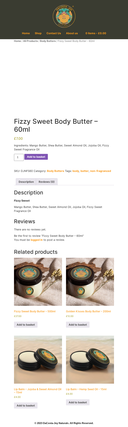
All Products (30, 41)
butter (84, 171)
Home (26, 33)
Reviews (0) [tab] (47, 181)
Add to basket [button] (26, 324)
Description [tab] (26, 181)
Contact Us (53, 33)
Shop (38, 33)
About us (72, 33)
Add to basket (36, 156)
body (75, 171)
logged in (37, 239)
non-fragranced (100, 171)
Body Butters (48, 41)
